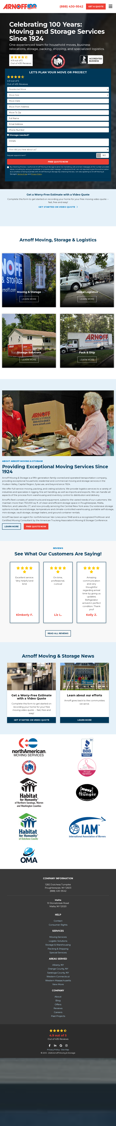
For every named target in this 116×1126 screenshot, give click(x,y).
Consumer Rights (58, 924)
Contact (58, 920)
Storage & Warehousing (58, 944)
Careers (58, 1012)
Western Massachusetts (58, 980)
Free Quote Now (36, 526)
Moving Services (58, 937)
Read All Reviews (58, 633)
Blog (58, 1000)
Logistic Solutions (58, 941)
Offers (58, 1004)
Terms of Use (22, 174)
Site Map (65, 1050)
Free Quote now (58, 161)
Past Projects (58, 1016)
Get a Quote (95, 6)
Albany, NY (58, 965)
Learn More (12, 526)
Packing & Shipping (58, 948)
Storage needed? (19, 135)
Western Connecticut (58, 976)
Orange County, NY (58, 968)
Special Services (58, 952)
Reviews (58, 1008)
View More (58, 984)
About (58, 996)
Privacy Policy (36, 174)
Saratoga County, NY (58, 972)
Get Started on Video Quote (57, 207)
